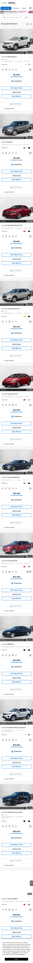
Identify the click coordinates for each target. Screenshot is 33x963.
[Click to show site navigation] (30, 8)
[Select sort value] (30, 24)
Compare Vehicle (9, 108)
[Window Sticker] (30, 572)
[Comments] (30, 69)
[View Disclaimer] (16, 69)
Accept (16, 959)
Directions (16, 8)
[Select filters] (28, 24)
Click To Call (16, 92)
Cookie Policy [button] (15, 952)
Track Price (18, 81)
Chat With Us (16, 96)
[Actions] (30, 56)
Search (26, 17)
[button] (5, 8)
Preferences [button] (22, 954)
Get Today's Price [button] (17, 88)
